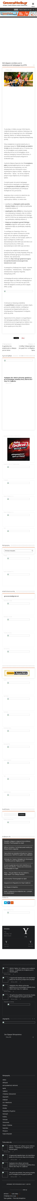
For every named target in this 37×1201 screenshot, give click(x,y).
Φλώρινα (5, 1131)
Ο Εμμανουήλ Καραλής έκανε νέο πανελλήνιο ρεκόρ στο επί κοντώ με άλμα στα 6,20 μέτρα (22, 978)
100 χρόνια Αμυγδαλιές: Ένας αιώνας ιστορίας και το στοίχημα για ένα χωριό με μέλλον (22, 995)
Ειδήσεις (5, 1105)
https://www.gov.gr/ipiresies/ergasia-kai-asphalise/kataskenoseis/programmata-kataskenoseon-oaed (17, 261)
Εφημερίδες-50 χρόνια (9, 1111)
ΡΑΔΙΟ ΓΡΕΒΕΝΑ (7, 1125)
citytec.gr (25, 1189)
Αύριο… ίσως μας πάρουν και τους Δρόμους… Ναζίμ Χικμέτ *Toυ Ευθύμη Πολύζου (17, 873)
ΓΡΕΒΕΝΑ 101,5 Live (10, 1196)
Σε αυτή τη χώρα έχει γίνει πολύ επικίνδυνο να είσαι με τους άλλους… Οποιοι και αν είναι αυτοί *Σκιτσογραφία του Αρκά (17, 866)
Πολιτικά (5, 1119)
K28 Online (15, 1194)
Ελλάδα (5, 1108)
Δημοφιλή (5, 1097)
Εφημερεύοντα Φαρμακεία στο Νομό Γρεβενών (17, 883)
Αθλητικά (5, 1082)
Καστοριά (5, 1114)
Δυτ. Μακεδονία (7, 1102)
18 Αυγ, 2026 (8, 1037)
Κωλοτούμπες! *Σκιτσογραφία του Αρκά (15, 878)
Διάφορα (5, 1099)
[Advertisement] (18, 40)
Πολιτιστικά (6, 1122)
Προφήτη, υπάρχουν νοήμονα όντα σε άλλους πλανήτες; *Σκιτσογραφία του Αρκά (17, 842)
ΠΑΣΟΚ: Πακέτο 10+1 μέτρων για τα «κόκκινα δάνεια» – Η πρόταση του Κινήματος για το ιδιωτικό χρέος (22, 970)
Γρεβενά (5, 1091)
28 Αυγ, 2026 (8, 383)
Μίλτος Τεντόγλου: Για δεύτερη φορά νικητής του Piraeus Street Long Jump (18, 848)
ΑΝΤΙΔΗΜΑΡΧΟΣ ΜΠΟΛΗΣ (10, 1085)
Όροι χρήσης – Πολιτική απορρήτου (14, 1198)
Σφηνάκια (5, 1128)
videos (4, 1080)
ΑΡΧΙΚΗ (6, 1194)
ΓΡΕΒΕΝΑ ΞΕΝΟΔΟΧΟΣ (9, 1094)
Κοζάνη (5, 1116)
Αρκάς (4, 1088)
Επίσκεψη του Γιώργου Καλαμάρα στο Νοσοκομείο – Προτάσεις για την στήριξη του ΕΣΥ (18, 860)
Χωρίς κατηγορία (7, 1134)
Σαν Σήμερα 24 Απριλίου (11, 887)
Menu (33, 4)
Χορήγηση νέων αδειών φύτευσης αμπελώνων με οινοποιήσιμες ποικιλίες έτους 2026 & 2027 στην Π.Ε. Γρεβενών (18, 379)
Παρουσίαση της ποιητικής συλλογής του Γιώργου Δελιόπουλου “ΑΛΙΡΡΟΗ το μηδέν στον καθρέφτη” (18, 854)
